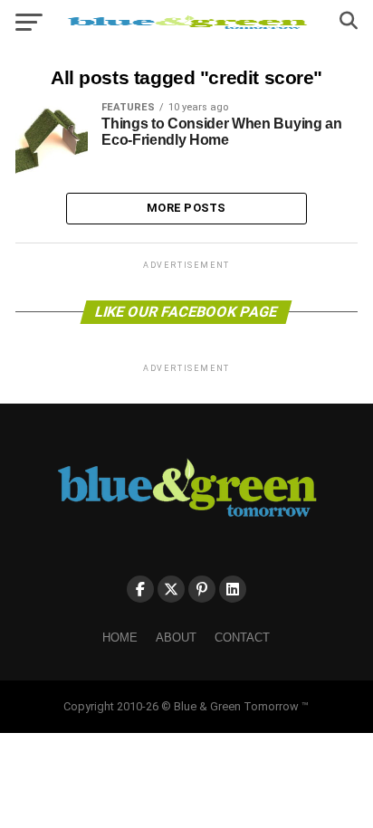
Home (120, 637)
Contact (242, 637)
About (176, 637)
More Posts (186, 207)
